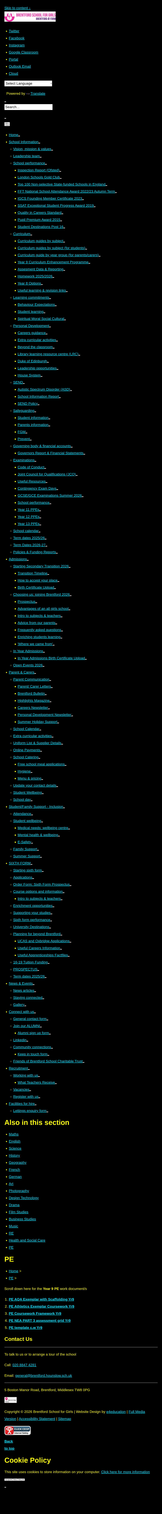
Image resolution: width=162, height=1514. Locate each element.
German (15, 1177)
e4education (116, 1412)
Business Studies (22, 1219)
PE (11, 1247)
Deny (15, 1480)
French (14, 1170)
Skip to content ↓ (17, 8)
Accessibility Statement (37, 1419)
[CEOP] (17, 1434)
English (14, 1141)
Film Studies (18, 1212)
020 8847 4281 (24, 1365)
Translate (38, 93)
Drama (14, 1205)
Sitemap (64, 1419)
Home (13, 1271)
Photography (19, 1191)
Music (13, 1226)
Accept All (8, 1480)
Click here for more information (125, 1472)
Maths (14, 1134)
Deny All (21, 1480)
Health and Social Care (27, 1240)
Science (15, 1148)
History (14, 1155)
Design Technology (24, 1198)
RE (11, 1233)
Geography (17, 1163)
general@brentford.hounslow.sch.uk (43, 1376)
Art (11, 1184)
